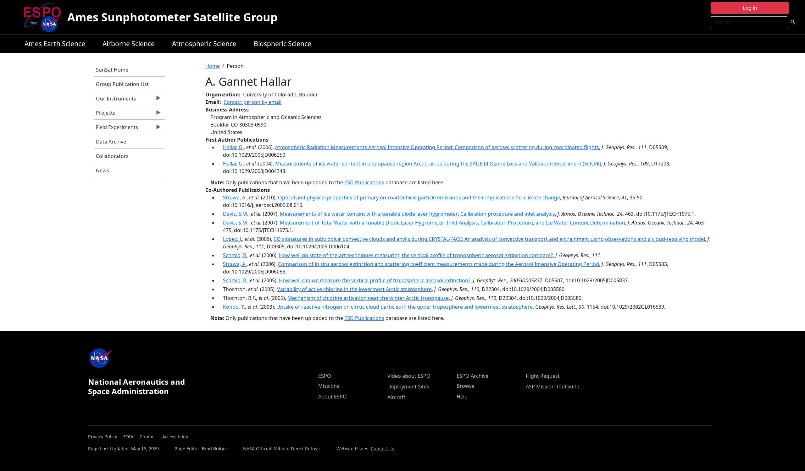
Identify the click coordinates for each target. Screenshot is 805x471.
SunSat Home (112, 69)
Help (462, 396)
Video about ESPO (408, 375)
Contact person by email (252, 102)
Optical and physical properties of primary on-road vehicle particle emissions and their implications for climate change (419, 197)
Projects (104, 114)
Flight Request (543, 375)
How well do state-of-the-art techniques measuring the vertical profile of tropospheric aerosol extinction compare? (416, 255)
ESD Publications (364, 182)
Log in (750, 7)
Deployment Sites (408, 386)
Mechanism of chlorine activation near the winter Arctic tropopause (368, 298)
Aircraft (396, 397)
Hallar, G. (233, 147)
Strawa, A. (235, 197)
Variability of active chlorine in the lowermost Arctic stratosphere (354, 289)
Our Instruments (115, 100)
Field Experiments (116, 129)
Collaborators (112, 156)
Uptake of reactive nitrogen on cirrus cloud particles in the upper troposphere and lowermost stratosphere (404, 306)
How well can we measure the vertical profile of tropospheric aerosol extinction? (374, 280)
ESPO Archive (472, 375)
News (102, 170)
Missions (328, 385)
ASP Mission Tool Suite (552, 386)
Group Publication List (122, 84)
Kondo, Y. (234, 306)
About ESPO (332, 396)
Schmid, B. (235, 255)
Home (212, 65)
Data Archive (111, 141)
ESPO (324, 375)
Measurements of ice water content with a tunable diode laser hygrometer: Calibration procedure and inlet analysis (417, 213)
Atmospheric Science (204, 43)
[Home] (44, 17)
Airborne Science (129, 43)
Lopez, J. (232, 239)
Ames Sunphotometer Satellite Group (172, 17)
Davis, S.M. (235, 213)
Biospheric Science (282, 43)
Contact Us (382, 449)
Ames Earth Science (55, 43)
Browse (466, 385)
